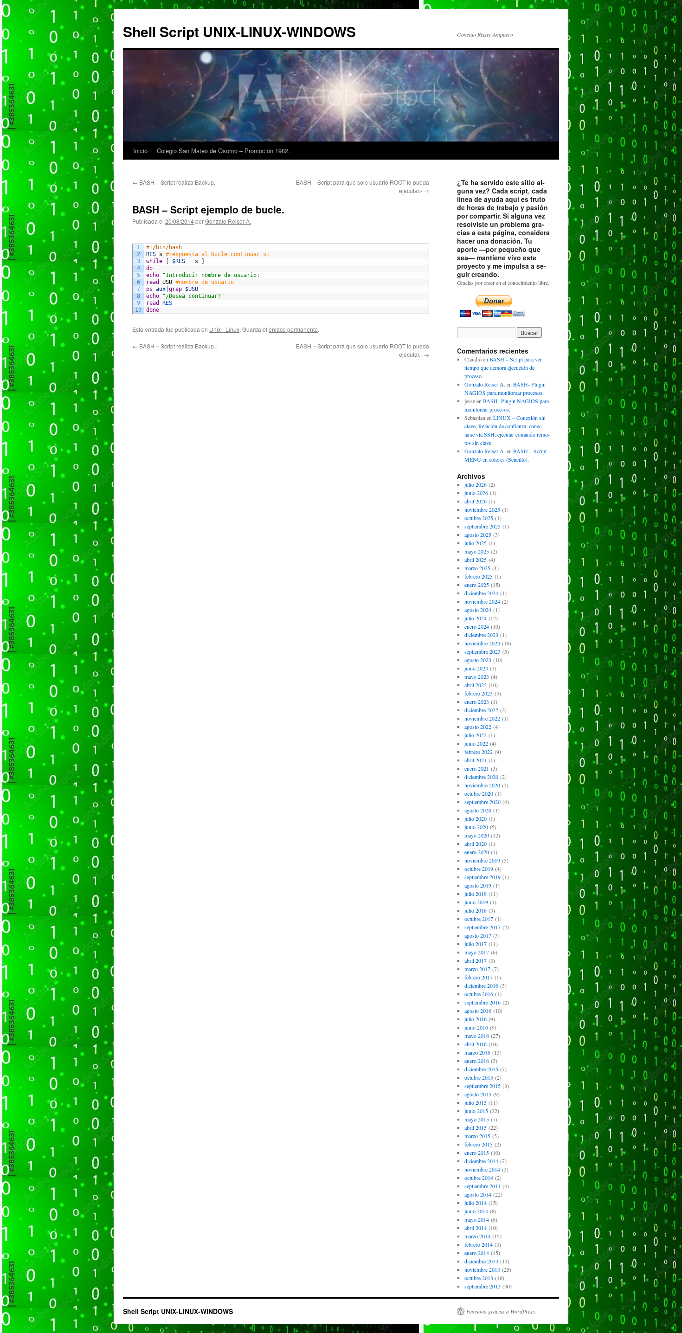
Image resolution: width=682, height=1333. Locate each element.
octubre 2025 (478, 518)
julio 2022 (475, 735)
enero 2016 (476, 1060)
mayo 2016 (476, 1035)
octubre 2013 (478, 1277)
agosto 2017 (477, 935)
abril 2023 (475, 685)
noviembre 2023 (482, 643)
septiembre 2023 (482, 651)
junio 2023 (476, 668)
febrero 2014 (478, 1244)
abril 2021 (475, 760)
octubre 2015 (478, 1077)
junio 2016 (476, 1027)
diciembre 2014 (481, 1161)
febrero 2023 (478, 693)
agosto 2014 (477, 1194)
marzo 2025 (477, 568)
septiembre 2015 (482, 1085)
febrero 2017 (478, 977)
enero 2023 (476, 701)
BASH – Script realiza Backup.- (174, 182)
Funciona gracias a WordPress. (501, 1311)
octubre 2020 (478, 793)
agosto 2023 (477, 659)
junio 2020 (476, 827)
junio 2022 (476, 743)
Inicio (140, 150)
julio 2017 (475, 943)
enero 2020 (476, 852)
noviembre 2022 (482, 718)
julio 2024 (475, 618)
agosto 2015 (477, 1094)
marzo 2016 (477, 1052)
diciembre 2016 (481, 985)
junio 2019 (476, 902)
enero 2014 (476, 1252)
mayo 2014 (476, 1219)
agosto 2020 (477, 810)
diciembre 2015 (481, 1069)
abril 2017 (475, 960)
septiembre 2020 (482, 801)
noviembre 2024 (482, 601)
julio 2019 (475, 893)
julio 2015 (475, 1102)
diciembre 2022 (481, 710)
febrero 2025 (478, 576)
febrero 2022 (478, 751)
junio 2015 (476, 1110)
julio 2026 (475, 484)
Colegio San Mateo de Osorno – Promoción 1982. (223, 150)
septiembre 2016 (482, 1002)
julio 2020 (475, 818)
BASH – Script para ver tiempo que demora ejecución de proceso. (503, 367)
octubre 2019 (478, 868)
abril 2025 (475, 559)
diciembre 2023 (481, 634)
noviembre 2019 (482, 860)
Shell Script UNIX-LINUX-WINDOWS (239, 31)
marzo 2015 (477, 1136)
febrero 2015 (478, 1144)
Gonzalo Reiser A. (228, 221)
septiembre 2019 (482, 877)
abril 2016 (475, 1044)
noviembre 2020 (482, 785)
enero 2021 (476, 768)
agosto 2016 (477, 1010)
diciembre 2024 (481, 593)
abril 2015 (475, 1127)
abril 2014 (475, 1227)
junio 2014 (476, 1211)
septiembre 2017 (482, 927)
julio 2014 (475, 1202)
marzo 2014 (477, 1236)
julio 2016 (475, 1019)
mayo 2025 (476, 551)
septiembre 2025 (482, 526)
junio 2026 (476, 492)
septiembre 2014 (482, 1186)
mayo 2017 (476, 952)
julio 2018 (475, 910)
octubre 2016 (478, 994)
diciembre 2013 (481, 1261)
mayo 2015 (476, 1119)
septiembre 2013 (482, 1286)
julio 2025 (475, 543)
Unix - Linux (224, 329)
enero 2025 (476, 584)
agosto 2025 (477, 534)
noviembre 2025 (482, 509)
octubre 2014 (478, 1177)
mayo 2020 (476, 835)
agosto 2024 (477, 609)
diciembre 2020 (481, 776)
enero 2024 (476, 626)
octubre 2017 (478, 918)
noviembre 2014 (482, 1169)
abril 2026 (475, 501)
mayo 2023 (476, 676)
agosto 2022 (477, 726)
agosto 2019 (477, 885)
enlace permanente (293, 329)
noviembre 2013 (482, 1269)
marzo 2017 (477, 968)
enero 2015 (476, 1152)
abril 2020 (475, 843)
